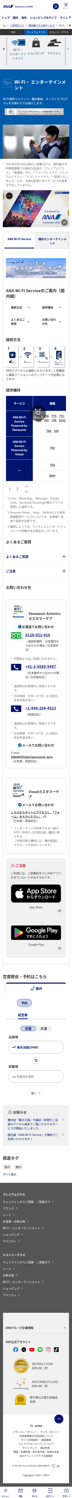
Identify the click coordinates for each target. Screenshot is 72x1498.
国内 (15, 17)
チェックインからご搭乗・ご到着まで (26, 1202)
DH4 (52, 476)
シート (7, 1215)
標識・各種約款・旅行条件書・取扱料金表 (36, 1452)
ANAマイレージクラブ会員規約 (36, 1456)
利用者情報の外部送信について (36, 1436)
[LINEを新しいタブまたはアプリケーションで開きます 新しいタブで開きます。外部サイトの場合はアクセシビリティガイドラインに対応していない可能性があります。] (40, 1349)
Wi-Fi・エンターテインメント (21, 1228)
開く (34, 1093)
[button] (66, 6)
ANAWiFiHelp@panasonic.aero (32, 757)
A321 (62, 420)
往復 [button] (28, 1028)
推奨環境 (46, 1440)
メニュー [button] (5, 1496)
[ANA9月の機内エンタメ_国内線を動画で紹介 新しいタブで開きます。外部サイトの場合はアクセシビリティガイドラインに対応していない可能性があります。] (36, 208)
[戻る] (9, 1003)
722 (38, 420)
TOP (13, 32)
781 (38, 416)
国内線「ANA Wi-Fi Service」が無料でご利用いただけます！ (33, 1137)
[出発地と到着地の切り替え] (36, 1060)
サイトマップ (29, 1448)
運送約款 (45, 1448)
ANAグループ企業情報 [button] (19, 1328)
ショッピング (11, 1234)
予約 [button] (21, 1496)
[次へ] (42, 1003)
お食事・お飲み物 (14, 1221)
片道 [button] (44, 1028)
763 (46, 420)
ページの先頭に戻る (58, 1419)
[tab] (19, 240)
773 (53, 416)
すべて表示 (9, 1174)
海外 (24, 17)
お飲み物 (8, 1275)
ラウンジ (8, 1208)
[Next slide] (68, 49)
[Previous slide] (3, 49)
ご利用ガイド (17, 25)
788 (46, 416)
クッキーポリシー (49, 1432)
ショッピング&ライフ (43, 17)
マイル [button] (34, 1496)
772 (61, 416)
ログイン (56, 6)
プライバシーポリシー (25, 1432)
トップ (5, 17)
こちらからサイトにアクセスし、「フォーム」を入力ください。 (35, 814)
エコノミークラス (59, 32)
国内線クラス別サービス (41, 25)
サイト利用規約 (29, 1440)
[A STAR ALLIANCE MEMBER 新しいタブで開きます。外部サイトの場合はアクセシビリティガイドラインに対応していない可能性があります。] (36, 1465)
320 (56, 431)
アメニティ (9, 1241)
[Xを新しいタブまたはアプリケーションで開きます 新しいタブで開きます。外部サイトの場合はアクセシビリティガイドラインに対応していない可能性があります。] (23, 1349)
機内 (18, 1167)
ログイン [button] (50, 1496)
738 (53, 420)
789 (48, 431)
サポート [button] (66, 1496)
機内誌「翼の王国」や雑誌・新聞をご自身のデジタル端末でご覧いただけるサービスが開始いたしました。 (33, 1124)
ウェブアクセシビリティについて (36, 1444)
